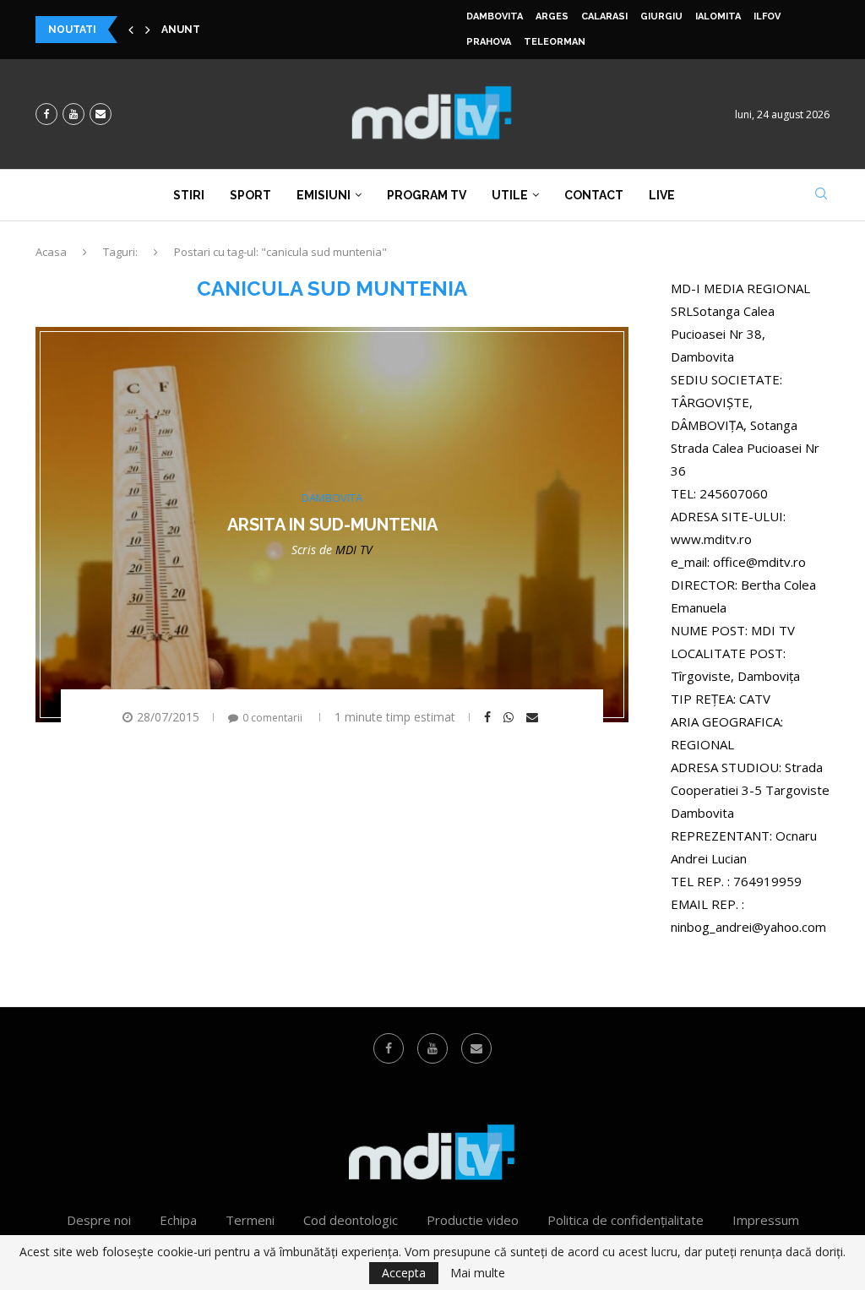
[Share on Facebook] (489, 717)
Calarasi (604, 16)
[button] (131, 29)
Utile (510, 195)
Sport (250, 195)
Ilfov (767, 16)
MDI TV (354, 550)
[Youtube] (73, 114)
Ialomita (718, 16)
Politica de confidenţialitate (625, 1219)
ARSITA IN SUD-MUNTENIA (332, 524)
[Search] (821, 196)
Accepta (404, 1273)
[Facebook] (46, 114)
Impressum (765, 1219)
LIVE (662, 195)
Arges (552, 16)
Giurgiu (661, 16)
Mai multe (477, 1273)
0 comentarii (272, 717)
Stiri (188, 195)
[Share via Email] (534, 717)
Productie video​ (473, 1219)
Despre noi (99, 1219)
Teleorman (554, 41)
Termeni (250, 1219)
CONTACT (593, 195)
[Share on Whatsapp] (510, 717)
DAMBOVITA (494, 16)
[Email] (101, 114)
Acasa (51, 251)
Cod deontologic (350, 1219)
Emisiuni (323, 195)
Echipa (178, 1219)
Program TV (426, 195)
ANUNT (180, 29)
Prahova (488, 41)
